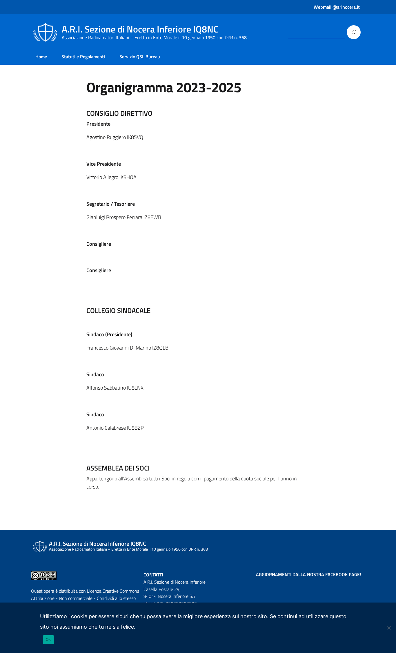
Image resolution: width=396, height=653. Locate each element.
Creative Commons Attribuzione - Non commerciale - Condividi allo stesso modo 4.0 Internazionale (85, 598)
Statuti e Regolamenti (83, 56)
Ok (48, 639)
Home (41, 56)
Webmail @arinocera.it (337, 6)
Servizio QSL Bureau (139, 56)
